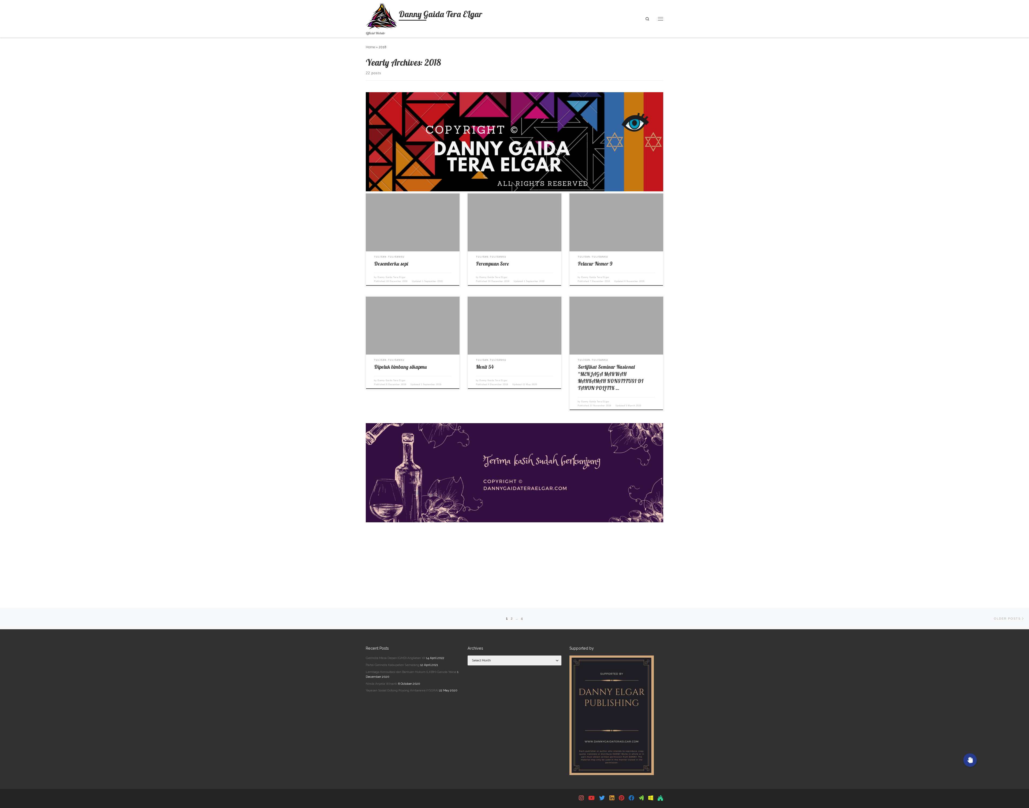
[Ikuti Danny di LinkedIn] (611, 798)
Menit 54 (485, 367)
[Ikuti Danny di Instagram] (581, 798)
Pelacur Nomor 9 (595, 263)
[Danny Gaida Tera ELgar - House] (660, 798)
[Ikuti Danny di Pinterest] (621, 798)
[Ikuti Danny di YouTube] (591, 798)
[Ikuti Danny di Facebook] (631, 798)
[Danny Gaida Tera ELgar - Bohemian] (650, 798)
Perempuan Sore (492, 263)
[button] (970, 760)
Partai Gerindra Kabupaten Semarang (392, 665)
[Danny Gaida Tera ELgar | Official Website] (381, 15)
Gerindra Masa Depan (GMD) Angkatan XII (395, 658)
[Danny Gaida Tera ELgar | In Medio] (641, 798)
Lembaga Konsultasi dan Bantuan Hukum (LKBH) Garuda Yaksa (411, 672)
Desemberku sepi (391, 263)
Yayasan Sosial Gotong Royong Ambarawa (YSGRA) (402, 690)
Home (370, 47)
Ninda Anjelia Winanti (381, 684)
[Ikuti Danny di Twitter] (602, 798)
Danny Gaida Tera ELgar (392, 277)
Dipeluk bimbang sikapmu (400, 367)
